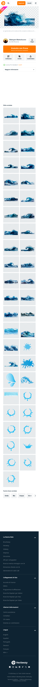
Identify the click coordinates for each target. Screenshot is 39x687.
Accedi (29, 3)
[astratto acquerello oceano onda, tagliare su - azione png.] (11, 610)
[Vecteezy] (3, 3)
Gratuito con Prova (19, 49)
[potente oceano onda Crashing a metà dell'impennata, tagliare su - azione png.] (11, 528)
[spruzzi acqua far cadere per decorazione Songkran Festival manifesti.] (11, 594)
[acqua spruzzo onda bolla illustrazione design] (11, 627)
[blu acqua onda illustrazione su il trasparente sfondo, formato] (11, 577)
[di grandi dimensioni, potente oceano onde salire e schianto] (11, 561)
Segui (32, 42)
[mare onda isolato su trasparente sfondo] (11, 544)
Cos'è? (20, 65)
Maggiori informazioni (11, 69)
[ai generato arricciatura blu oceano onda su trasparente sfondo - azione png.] (11, 115)
